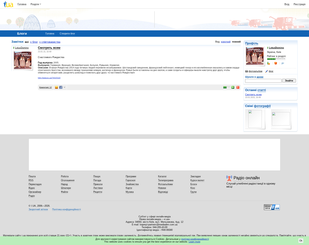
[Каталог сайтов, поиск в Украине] (272, 205)
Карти (129, 188)
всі (27, 41)
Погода (97, 180)
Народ (64, 184)
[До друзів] (269, 63)
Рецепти (97, 192)
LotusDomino (22, 47)
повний (236, 41)
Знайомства (132, 184)
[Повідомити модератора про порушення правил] (238, 87)
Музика (130, 192)
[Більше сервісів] (64, 87)
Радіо (32, 195)
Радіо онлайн (247, 177)
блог (271, 71)
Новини (162, 188)
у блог (34, 41)
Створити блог (67, 33)
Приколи (97, 184)
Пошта (32, 176)
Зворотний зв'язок (38, 209)
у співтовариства (49, 41)
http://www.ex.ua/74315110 (49, 78)
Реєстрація (299, 4)
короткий (225, 41)
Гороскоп (130, 180)
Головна (22, 4)
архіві (260, 77)
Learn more (194, 241)
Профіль (251, 43)
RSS (31, 180)
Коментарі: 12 (45, 87)
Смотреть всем (253, 94)
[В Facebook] (60, 87)
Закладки (195, 176)
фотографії (262, 106)
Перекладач (35, 184)
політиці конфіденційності (195, 239)
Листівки (98, 188)
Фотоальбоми (165, 184)
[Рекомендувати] (233, 87)
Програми (131, 176)
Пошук (96, 176)
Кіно (192, 188)
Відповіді (163, 192)
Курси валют (197, 180)
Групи (193, 192)
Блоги (193, 184)
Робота (64, 176)
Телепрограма (165, 180)
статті (262, 90)
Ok (300, 240)
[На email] (56, 87)
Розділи (35, 4)
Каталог (162, 176)
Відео (32, 188)
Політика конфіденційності (66, 209)
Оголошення (67, 180)
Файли (64, 192)
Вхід (287, 4)
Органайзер (35, 192)
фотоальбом (255, 71)
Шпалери (66, 188)
